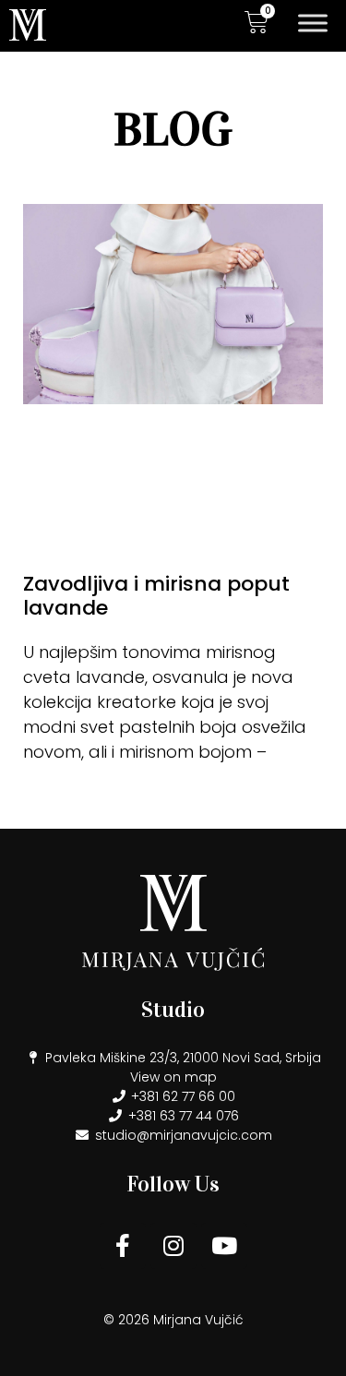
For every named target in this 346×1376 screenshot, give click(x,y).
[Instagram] (173, 1246)
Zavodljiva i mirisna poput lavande (156, 595)
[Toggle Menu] (313, 22)
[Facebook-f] (123, 1246)
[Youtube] (224, 1246)
